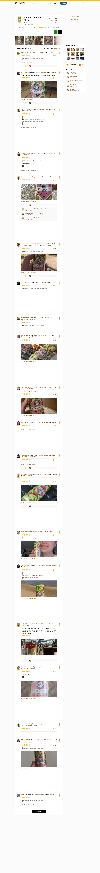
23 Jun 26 (23, 598)
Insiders (41, 3)
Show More (39, 811)
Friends (56, 48)
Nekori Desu (24, 282)
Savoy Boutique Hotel (29, 668)
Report (31, 210)
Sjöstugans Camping (31, 337)
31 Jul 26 (23, 292)
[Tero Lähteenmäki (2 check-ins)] (82, 54)
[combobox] (77, 3)
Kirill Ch (23, 794)
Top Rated (34, 3)
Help (45, 3)
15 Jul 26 (23, 415)
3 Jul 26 (22, 464)
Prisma (30, 742)
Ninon (23, 531)
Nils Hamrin (24, 109)
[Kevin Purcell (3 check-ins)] (73, 54)
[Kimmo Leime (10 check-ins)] (77, 49)
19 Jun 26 (23, 733)
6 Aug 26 (23, 127)
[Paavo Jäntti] (30, 66)
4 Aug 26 (23, 170)
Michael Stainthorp (26, 724)
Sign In (56, 3)
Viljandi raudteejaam (27, 388)
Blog (29, 3)
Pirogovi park (25, 625)
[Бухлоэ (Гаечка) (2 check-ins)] (68, 58)
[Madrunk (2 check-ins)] (73, 58)
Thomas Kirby (25, 422)
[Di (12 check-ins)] (73, 49)
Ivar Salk (23, 387)
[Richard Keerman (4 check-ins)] (82, 49)
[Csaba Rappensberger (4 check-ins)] (68, 54)
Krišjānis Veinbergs (26, 317)
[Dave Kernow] (30, 661)
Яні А (22, 177)
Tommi (23, 52)
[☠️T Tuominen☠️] (30, 468)
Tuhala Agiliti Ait (27, 475)
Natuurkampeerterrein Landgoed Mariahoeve (38, 245)
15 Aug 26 (23, 62)
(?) (77, 65)
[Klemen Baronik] (30, 103)
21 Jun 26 (23, 698)
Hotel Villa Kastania (30, 456)
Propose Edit (75, 16)
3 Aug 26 (23, 272)
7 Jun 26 (23, 768)
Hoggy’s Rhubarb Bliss (39, 52)
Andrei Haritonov (29, 209)
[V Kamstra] (30, 276)
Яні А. (35, 217)
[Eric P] (30, 506)
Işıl (22, 153)
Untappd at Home (26, 110)
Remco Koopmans (26, 243)
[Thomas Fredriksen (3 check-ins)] (77, 54)
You (60, 48)
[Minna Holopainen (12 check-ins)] (68, 49)
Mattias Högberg (26, 335)
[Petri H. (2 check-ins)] (77, 58)
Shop (49, 3)
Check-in (55, 32)
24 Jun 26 (23, 558)
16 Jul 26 (23, 361)
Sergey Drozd (25, 739)
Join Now (63, 3)
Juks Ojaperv (25, 474)
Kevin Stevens (25, 565)
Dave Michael (25, 667)
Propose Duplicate (75, 19)
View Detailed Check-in (31, 62)
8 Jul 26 (22, 429)
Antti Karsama (25, 455)
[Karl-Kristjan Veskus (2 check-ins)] (82, 58)
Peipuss (25, 566)
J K (22, 623)
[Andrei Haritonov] (30, 205)
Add (60, 32)
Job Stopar (24, 72)
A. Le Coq (27, 22)
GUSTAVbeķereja (30, 319)
